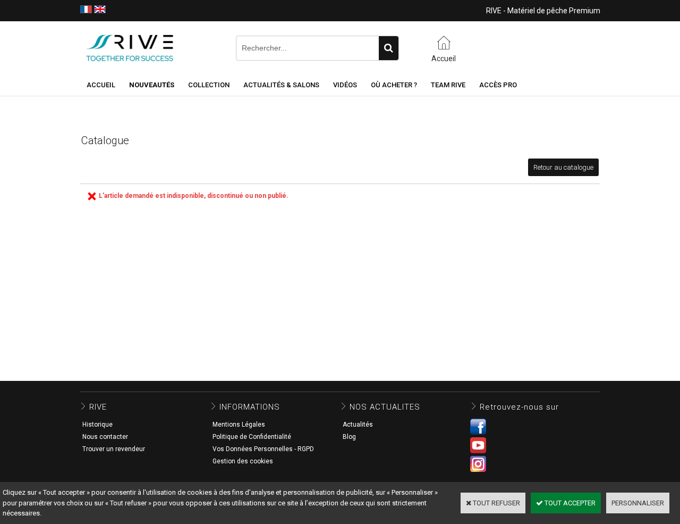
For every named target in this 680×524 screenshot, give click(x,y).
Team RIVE (448, 85)
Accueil (101, 85)
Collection (209, 85)
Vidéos (345, 85)
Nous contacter (105, 436)
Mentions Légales (238, 424)
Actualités (358, 424)
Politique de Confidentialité (251, 436)
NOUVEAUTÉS (151, 85)
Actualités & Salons (281, 85)
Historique (97, 424)
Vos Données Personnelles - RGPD (263, 449)
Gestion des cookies (242, 461)
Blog (349, 436)
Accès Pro (498, 85)
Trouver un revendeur (113, 449)
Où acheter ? (394, 85)
